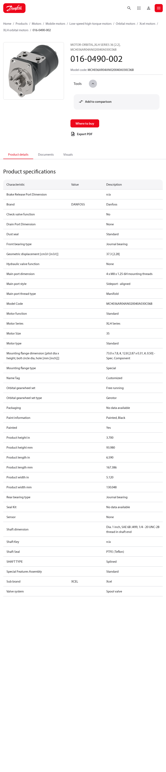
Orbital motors (125, 23)
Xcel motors (147, 23)
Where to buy (85, 123)
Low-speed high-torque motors (90, 23)
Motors (36, 23)
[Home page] (14, 8)
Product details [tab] (18, 154)
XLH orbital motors (15, 30)
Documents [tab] (46, 154)
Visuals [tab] (68, 154)
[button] (138, 8)
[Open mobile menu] (159, 8)
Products (22, 23)
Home (7, 23)
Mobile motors (55, 23)
